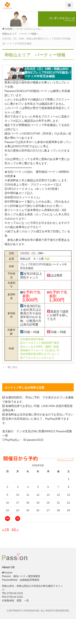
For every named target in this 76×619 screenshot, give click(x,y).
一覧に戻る (9, 367)
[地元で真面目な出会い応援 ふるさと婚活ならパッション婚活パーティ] (7, 7)
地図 (47, 258)
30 (7, 518)
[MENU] (69, 5)
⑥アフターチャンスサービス (37, 357)
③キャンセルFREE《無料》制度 (39, 346)
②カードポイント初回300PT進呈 (39, 342)
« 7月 (5, 529)
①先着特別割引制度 (32, 339)
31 (17, 518)
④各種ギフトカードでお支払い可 (40, 350)
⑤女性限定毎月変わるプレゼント (40, 353)
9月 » (15, 529)
